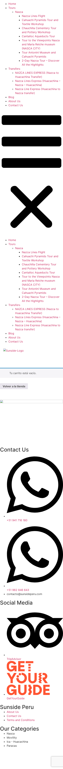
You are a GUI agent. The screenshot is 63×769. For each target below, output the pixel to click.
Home (12, 3)
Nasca (19, 12)
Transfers (14, 68)
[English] (5, 357)
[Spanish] (10, 357)
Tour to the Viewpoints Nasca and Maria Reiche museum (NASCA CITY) (41, 44)
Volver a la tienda (14, 386)
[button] (31, 172)
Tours (11, 7)
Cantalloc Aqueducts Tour (38, 36)
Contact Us (15, 105)
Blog (11, 97)
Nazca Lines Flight (33, 16)
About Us (14, 101)
